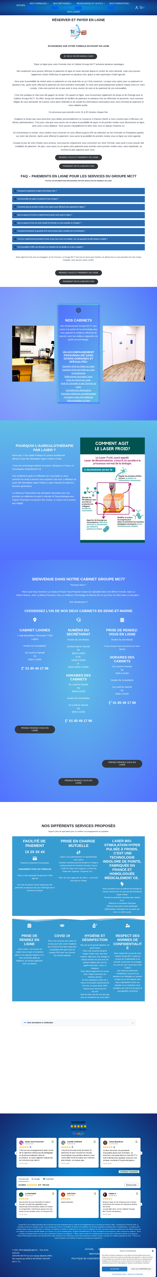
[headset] (78, 620)
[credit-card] (34, 858)
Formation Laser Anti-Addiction (78, 397)
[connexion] (136, 7)
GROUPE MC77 (29, 1250)
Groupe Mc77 (85, 326)
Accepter (114, 1269)
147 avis (82, 1129)
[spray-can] (95, 925)
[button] (153, 1251)
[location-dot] (34, 620)
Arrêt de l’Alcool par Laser (78, 380)
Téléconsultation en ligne (78, 400)
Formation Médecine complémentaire (78, 393)
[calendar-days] (122, 620)
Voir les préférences (141, 1269)
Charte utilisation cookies (119, 1274)
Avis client (73, 12)
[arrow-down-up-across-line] (78, 852)
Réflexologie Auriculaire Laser (78, 376)
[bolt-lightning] (122, 884)
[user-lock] (127, 925)
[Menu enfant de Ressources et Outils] (78, 8)
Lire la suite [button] (23, 1163)
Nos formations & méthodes (40, 1023)
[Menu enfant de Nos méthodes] (54, 8)
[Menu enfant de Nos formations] (111, 8)
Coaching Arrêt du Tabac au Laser (78, 366)
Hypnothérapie (78, 373)
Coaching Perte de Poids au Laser (78, 370)
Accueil (20, 5)
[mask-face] (62, 925)
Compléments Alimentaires (78, 390)
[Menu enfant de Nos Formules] (31, 8)
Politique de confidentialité (135, 1274)
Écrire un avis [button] (131, 1185)
